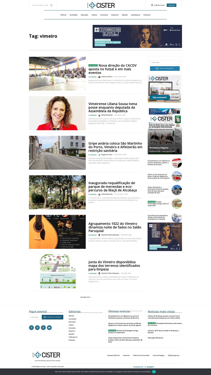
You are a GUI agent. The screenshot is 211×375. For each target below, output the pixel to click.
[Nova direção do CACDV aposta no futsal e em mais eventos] (57, 74)
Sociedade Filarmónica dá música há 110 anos (165, 324)
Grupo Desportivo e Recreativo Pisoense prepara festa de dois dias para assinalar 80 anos (158, 190)
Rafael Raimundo (107, 115)
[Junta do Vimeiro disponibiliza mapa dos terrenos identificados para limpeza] (57, 271)
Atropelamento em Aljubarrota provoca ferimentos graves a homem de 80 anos (159, 163)
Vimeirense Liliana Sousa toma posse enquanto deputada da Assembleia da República (112, 107)
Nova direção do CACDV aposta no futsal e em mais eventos (112, 69)
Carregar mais (85, 297)
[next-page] (178, 112)
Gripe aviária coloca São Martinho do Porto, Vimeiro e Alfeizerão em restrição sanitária (115, 147)
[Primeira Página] (165, 131)
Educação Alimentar (155, 338)
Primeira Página (159, 147)
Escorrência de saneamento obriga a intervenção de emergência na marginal (158, 217)
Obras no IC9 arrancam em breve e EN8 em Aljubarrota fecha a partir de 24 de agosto (159, 176)
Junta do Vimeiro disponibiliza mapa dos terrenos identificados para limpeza (114, 265)
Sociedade (92, 77)
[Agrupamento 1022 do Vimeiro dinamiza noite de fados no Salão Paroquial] (57, 232)
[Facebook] (31, 327)
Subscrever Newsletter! (166, 68)
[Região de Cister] (101, 5)
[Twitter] (43, 327)
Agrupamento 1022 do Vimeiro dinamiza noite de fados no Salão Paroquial (114, 227)
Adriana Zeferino (107, 77)
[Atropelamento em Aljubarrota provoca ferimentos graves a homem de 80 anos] (177, 163)
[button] (51, 5)
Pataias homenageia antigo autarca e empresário (158, 204)
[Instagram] (37, 327)
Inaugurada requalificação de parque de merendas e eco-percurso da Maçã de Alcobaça (112, 186)
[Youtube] (49, 327)
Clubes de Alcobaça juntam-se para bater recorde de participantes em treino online (164, 317)
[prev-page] (174, 112)
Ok (154, 371)
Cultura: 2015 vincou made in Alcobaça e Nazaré (163, 332)
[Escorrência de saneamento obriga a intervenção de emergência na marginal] (177, 217)
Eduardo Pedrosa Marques (110, 235)
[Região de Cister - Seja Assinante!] (164, 102)
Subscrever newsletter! (54, 317)
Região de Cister (107, 155)
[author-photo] (99, 77)
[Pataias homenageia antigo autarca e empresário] (177, 204)
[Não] (208, 372)
